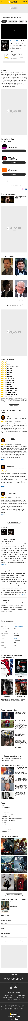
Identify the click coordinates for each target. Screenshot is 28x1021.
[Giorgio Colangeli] (21, 288)
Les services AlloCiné (9, 1008)
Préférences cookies (20, 1005)
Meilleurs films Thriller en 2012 (16, 700)
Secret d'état (7, 696)
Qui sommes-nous (9, 1003)
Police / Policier (6, 826)
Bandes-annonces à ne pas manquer (14, 894)
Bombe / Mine (6, 816)
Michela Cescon (7, 297)
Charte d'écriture (22, 1006)
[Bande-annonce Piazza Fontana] (5, 45)
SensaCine (19, 995)
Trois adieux (3, 931)
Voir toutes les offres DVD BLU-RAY (14, 185)
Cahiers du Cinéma (12, 394)
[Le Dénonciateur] (21, 687)
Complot (5, 809)
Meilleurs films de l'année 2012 (19, 699)
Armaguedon (21, 676)
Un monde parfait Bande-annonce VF (7, 890)
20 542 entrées (17, 638)
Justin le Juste (4, 936)
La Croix (9, 384)
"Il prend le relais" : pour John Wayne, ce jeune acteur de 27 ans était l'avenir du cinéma (20, 794)
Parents (5, 827)
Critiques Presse (7, 360)
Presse (7, 54)
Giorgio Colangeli (21, 297)
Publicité (22, 1003)
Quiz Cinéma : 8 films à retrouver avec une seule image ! (20, 713)
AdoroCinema (19, 997)
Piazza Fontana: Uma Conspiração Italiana (12, 758)
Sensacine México (12, 999)
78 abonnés (9, 494)
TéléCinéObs (10, 378)
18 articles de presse (14, 405)
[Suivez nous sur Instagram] (14, 978)
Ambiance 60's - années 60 (8, 820)
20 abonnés (9, 418)
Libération (9, 370)
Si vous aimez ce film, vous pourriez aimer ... (11, 656)
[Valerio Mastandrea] (7, 266)
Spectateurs (14, 54)
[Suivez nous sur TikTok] (18, 978)
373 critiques (15, 418)
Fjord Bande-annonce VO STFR (7, 872)
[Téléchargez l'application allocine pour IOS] (12, 987)
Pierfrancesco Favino (15, 50)
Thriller (15, 42)
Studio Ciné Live (11, 392)
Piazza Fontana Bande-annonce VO (20, 197)
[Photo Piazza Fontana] (4, 532)
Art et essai (6, 831)
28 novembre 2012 (14, 40)
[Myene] (3, 417)
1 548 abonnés (9, 440)
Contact (2, 1003)
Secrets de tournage (8, 539)
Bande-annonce (13, 906)
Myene (8, 416)
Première (9, 376)
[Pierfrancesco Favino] (21, 266)
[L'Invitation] (5, 907)
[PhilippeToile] (3, 467)
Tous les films (11, 13)
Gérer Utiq (16, 1008)
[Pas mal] (4, 380)
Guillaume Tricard (11, 493)
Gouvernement (6, 807)
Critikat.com (10, 362)
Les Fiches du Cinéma (12, 388)
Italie (15, 623)
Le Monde (9, 368)
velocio (9, 439)
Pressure (3, 925)
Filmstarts (5, 995)
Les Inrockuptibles (12, 390)
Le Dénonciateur (21, 696)
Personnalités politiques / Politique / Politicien (12, 818)
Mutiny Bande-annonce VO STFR (21, 872)
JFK (7, 676)
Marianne (9, 372)
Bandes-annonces (8, 194)
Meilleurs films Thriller (5, 700)
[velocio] (3, 440)
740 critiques (15, 468)
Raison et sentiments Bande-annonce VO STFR (21, 854)
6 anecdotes (16, 637)
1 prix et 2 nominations (18, 626)
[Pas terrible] (4, 394)
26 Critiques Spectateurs (14, 522)
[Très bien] (4, 362)
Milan (4, 805)
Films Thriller (16, 13)
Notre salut (3, 918)
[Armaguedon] (21, 667)
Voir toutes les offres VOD (14, 180)
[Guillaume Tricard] (3, 494)
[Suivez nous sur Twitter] (10, 978)
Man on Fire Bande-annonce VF (7, 854)
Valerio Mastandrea (17, 48)
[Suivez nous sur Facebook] (6, 978)
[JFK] (7, 667)
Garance (2, 928)
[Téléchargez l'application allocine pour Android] (16, 987)
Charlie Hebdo (10, 380)
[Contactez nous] (22, 978)
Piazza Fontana (7, 760)
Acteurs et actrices (8, 256)
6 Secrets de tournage (14, 616)
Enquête (4, 824)
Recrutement (16, 1003)
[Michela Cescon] (7, 288)
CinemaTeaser (10, 382)
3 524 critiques (16, 440)
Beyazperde (6, 997)
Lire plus (3, 459)
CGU (26, 1003)
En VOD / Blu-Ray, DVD (8, 141)
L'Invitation (12, 901)
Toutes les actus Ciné (14, 751)
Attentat (4, 811)
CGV (5, 1005)
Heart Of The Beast (5, 915)
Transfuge (9, 396)
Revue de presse (24, 400)
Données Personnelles (5, 1006)
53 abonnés (9, 468)
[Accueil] (12, 2)
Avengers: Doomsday (5, 933)
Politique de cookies (11, 1005)
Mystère (5, 822)
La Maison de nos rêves (6, 920)
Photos (4, 527)
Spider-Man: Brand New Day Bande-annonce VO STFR (21, 890)
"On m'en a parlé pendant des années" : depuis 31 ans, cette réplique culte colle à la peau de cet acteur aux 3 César (20, 733)
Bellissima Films (17, 624)
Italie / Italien (5, 812)
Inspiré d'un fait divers (7, 814)
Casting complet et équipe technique (14, 305)
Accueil (2, 13)
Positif (9, 374)
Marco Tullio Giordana (16, 43)
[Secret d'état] (7, 687)
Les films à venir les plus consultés (14, 940)
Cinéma (6, 13)
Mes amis (20, 54)
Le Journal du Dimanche (13, 366)
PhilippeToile (10, 466)
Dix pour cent (4, 923)
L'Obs (8, 364)
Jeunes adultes (6, 829)
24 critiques (14, 494)
